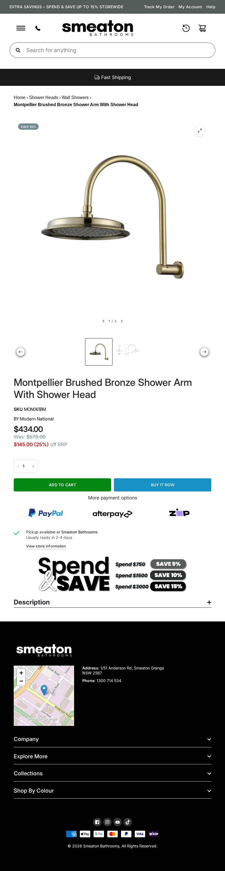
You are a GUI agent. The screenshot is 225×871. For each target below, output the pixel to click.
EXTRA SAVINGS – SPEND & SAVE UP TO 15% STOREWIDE (66, 6)
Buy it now (163, 484)
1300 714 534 (109, 680)
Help (210, 6)
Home (20, 97)
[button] (44, 690)
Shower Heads (43, 97)
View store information (46, 546)
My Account (190, 6)
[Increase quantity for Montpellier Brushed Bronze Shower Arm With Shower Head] (33, 466)
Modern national (37, 419)
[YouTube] (118, 822)
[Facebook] (97, 822)
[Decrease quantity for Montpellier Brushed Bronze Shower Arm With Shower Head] (18, 466)
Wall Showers (75, 97)
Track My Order (159, 6)
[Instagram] (107, 822)
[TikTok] (128, 822)
